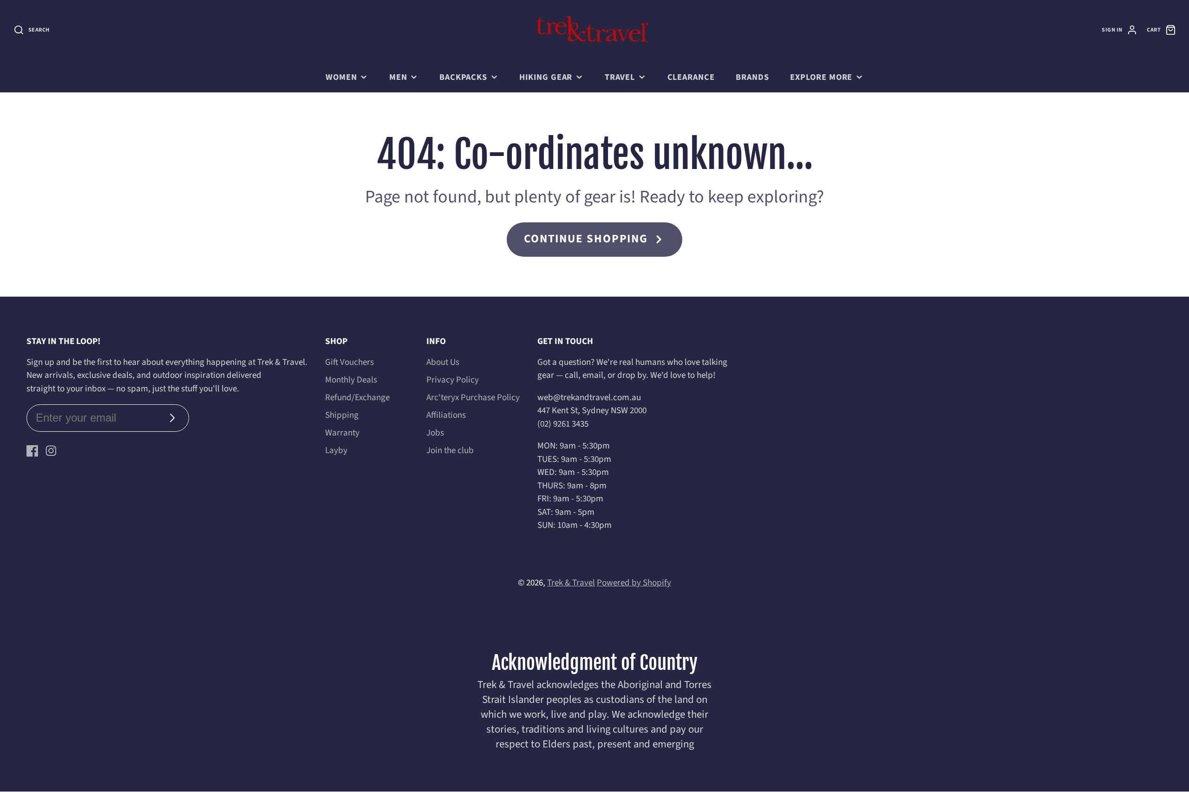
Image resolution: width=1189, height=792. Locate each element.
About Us (442, 362)
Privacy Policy (452, 380)
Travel (620, 77)
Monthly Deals (351, 380)
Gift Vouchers (349, 362)
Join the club (450, 450)
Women (341, 77)
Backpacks (463, 77)
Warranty (342, 433)
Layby (336, 450)
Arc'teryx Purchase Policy (473, 397)
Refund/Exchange (357, 397)
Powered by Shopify (634, 583)
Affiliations (446, 415)
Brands (752, 77)
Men (398, 77)
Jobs (435, 433)
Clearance (691, 77)
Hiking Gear (545, 77)
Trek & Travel (571, 583)
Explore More (821, 77)
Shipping (342, 415)
